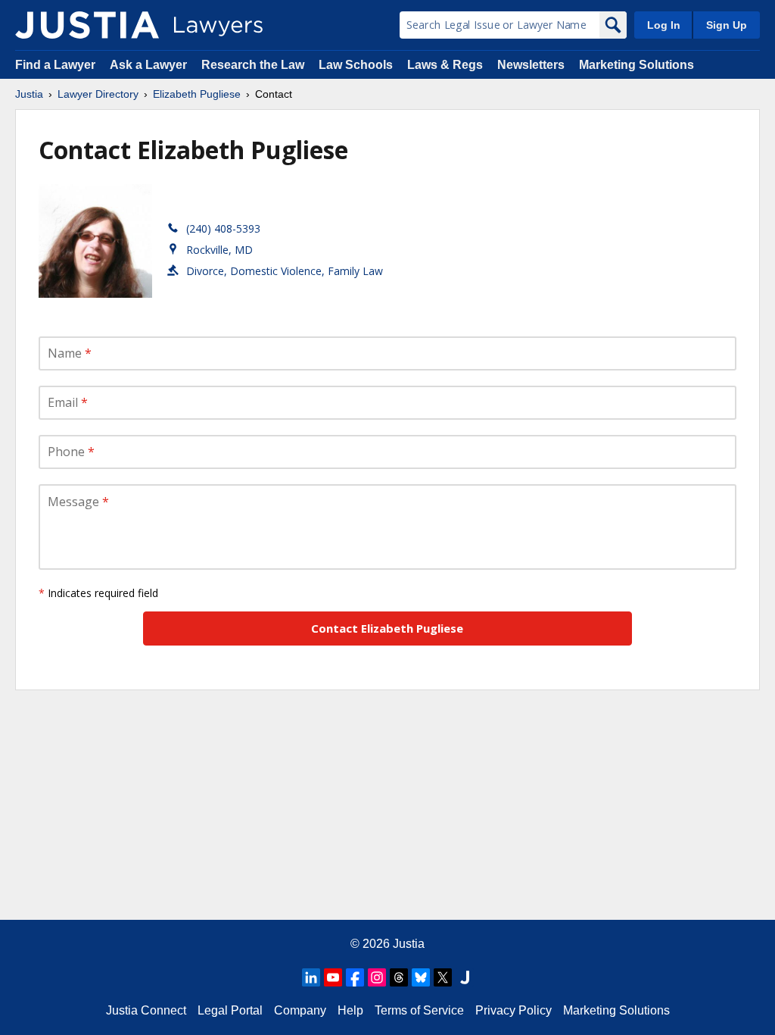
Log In (663, 25)
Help (350, 1010)
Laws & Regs (445, 64)
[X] (443, 977)
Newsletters (531, 64)
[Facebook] (355, 977)
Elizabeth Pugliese (197, 94)
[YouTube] (333, 977)
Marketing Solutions (636, 64)
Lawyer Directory (98, 94)
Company (300, 1010)
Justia (29, 94)
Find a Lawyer (55, 64)
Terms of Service (419, 1010)
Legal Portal (230, 1010)
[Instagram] (377, 977)
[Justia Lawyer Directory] (87, 25)
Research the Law (252, 64)
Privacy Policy (513, 1010)
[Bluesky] (421, 977)
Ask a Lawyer (150, 64)
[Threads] (399, 977)
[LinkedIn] (311, 977)
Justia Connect (146, 1010)
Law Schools (356, 64)
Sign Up (726, 25)
